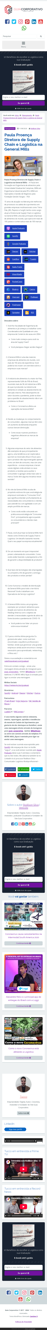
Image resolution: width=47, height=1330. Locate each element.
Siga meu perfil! (15, 1129)
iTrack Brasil (9, 701)
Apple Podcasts (18, 228)
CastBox (15, 259)
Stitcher (32, 251)
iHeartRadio (17, 274)
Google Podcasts (19, 244)
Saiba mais (22, 1113)
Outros (37, 693)
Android (15, 693)
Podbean (34, 297)
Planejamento (10, 128)
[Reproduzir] (6, 1141)
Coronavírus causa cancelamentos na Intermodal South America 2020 (23, 936)
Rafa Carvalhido (30, 1329)
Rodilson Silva (35, 128)
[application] (23, 1140)
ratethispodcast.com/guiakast (16, 661)
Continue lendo (22, 943)
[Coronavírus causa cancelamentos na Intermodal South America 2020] (23, 916)
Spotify (15, 236)
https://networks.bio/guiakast (16, 685)
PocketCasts (17, 281)
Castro (32, 289)
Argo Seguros (22, 701)
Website (23, 807)
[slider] (40, 1141)
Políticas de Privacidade (23, 1322)
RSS (32, 312)
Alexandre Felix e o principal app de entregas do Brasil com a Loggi (23, 998)
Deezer (15, 251)
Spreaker (16, 312)
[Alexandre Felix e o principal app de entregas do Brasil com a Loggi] (23, 973)
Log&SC (7, 711)
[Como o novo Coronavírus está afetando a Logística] (23, 1030)
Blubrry (15, 289)
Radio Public (17, 267)
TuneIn (33, 259)
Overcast (15, 297)
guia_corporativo (11, 672)
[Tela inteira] (41, 1178)
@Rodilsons (30, 672)
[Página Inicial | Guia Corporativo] (23, 9)
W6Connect (18, 711)
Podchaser (16, 305)
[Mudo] (36, 1141)
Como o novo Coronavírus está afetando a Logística (23, 1050)
